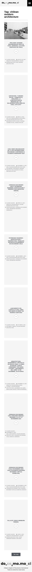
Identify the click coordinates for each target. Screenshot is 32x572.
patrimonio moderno (15, 208)
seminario (17, 436)
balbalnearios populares (18, 118)
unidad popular (19, 122)
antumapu (9, 326)
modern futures (18, 169)
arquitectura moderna (12, 60)
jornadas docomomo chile (13, 488)
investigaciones (10, 207)
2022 (7, 257)
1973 (10, 118)
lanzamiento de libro (20, 388)
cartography (12, 433)
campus (14, 326)
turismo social (10, 122)
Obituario (18, 538)
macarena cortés (11, 121)
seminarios (9, 210)
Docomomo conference (12, 168)
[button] (29, 3)
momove (12, 436)
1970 (7, 118)
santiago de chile (11, 171)
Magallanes (9, 389)
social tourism (20, 121)
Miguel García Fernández (19, 389)
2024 (7, 167)
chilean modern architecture (14, 119)
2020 (7, 433)
